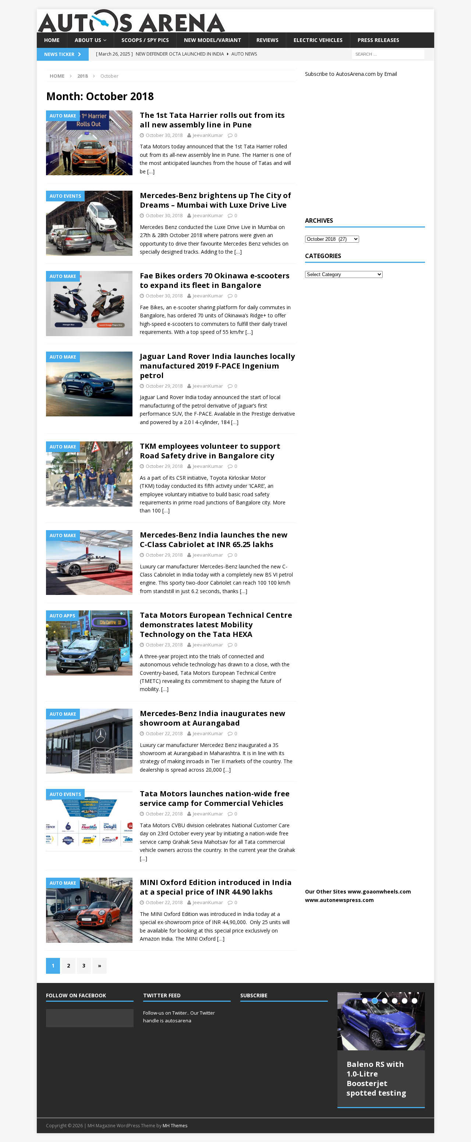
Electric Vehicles (318, 39)
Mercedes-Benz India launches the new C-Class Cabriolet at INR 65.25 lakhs (213, 539)
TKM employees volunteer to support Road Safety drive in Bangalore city (210, 451)
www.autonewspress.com (339, 899)
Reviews (267, 39)
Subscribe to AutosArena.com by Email (351, 73)
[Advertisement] (360, 150)
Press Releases (378, 39)
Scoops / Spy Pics (145, 39)
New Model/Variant (212, 39)
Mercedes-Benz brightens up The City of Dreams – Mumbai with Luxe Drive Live (215, 200)
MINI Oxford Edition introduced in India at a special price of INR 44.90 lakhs (216, 887)
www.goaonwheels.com (379, 891)
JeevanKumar (208, 135)
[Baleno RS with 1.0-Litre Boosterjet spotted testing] (381, 1021)
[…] (151, 171)
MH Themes (175, 1125)
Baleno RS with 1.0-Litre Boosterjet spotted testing (376, 1078)
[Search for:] (388, 53)
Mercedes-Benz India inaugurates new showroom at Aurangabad (212, 718)
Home (52, 39)
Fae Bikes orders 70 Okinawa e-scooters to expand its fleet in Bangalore (215, 280)
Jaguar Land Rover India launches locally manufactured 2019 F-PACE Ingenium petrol (217, 365)
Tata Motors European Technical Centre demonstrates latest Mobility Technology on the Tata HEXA (216, 624)
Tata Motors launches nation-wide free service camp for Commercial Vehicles (215, 798)
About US (88, 39)
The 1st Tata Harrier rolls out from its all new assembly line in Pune (212, 120)
